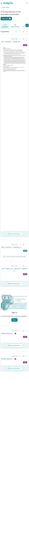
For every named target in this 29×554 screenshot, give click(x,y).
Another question (6, 333)
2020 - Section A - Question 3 (10, 247)
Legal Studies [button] (5, 7)
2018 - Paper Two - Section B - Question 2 (14, 269)
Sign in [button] (14, 320)
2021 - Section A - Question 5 (10, 41)
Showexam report (14, 234)
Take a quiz (5, 18)
